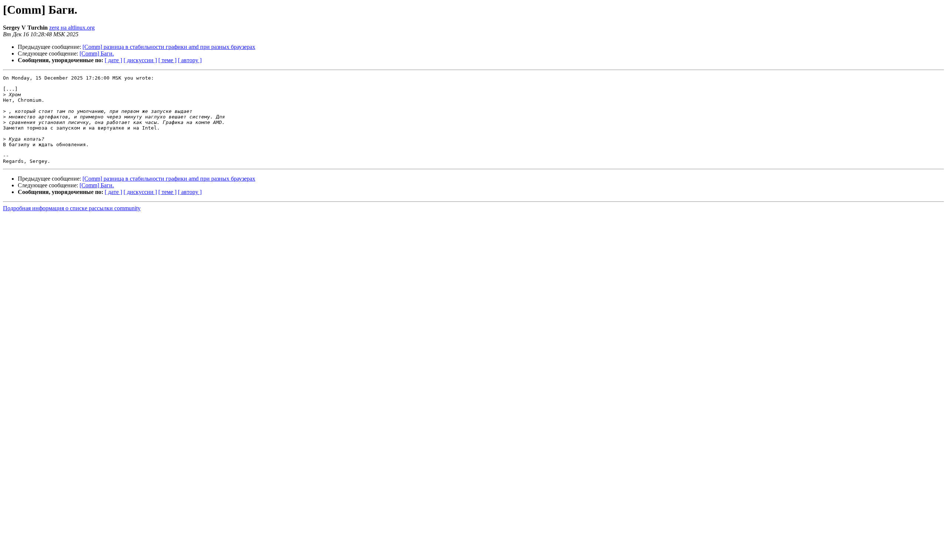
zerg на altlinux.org (72, 27)
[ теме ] (167, 60)
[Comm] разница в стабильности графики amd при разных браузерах (168, 47)
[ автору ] (190, 60)
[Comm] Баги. (97, 53)
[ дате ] (113, 60)
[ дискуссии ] (140, 60)
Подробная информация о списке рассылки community (72, 208)
